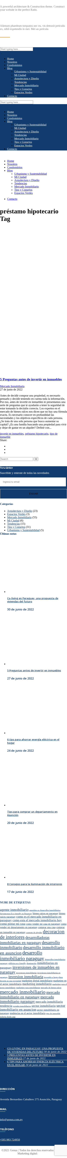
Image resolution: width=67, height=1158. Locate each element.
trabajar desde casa (7, 1017)
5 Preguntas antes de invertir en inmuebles (31, 379)
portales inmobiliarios (22, 1006)
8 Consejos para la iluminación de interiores (34, 884)
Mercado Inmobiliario (12, 386)
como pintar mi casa (12, 924)
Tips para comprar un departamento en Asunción (32, 813)
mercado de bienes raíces (51, 988)
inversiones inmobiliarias (26, 973)
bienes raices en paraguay (45, 913)
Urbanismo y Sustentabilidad (23, 530)
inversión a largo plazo (53, 977)
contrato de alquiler (34, 933)
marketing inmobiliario (37, 984)
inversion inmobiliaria (25, 977)
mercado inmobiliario (23, 992)
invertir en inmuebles (12, 433)
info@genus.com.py (11, 1119)
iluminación (31, 963)
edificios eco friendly (17, 963)
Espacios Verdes (16, 514)
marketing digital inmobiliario (37, 980)
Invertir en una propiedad (10, 981)
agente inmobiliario (14, 910)
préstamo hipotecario (36, 433)
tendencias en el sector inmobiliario (28, 1013)
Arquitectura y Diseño (19, 510)
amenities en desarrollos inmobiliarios (44, 910)
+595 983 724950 (10, 1139)
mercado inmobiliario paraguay (27, 999)
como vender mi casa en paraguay (43, 923)
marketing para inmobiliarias (28, 988)
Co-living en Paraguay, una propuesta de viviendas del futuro (32, 600)
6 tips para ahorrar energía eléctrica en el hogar (33, 741)
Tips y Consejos (16, 526)
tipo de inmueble (53, 1013)
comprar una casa (47, 927)
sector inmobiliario (44, 1006)
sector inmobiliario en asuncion (32, 1007)
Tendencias (13, 523)
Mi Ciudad (13, 520)
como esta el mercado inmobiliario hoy (37, 920)
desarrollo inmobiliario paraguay (22, 955)
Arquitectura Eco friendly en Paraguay (16, 914)
